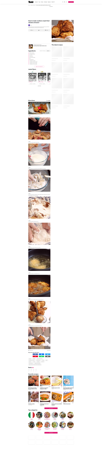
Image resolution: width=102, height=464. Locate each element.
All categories (51, 432)
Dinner (39, 419)
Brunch (70, 428)
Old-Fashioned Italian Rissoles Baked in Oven (32, 388)
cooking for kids (31, 360)
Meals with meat (33, 5)
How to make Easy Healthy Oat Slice (57, 404)
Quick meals (55, 428)
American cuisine (37, 363)
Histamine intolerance (39, 429)
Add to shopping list (40, 66)
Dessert (55, 419)
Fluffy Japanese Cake (56, 387)
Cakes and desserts (47, 419)
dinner (34, 358)
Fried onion (31, 363)
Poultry (42, 361)
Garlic (70, 419)
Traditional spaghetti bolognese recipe (44, 388)
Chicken (38, 361)
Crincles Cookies (31, 403)
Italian (32, 419)
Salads (63, 419)
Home (29, 5)
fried (43, 360)
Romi (31, 25)
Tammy (53, 388)
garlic (30, 361)
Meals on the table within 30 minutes (35, 364)
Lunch (32, 428)
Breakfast (62, 428)
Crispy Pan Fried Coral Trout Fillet (44, 404)
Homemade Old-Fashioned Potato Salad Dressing (68, 388)
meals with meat (39, 358)
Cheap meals (38, 360)
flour (34, 361)
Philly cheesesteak (66, 403)
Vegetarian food (47, 428)
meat (46, 360)
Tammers (29, 389)
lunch (30, 358)
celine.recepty (30, 404)
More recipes (51, 408)
